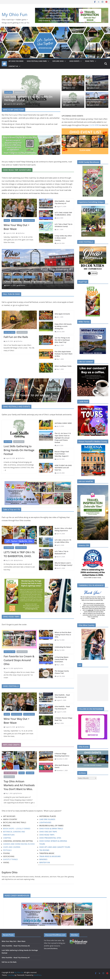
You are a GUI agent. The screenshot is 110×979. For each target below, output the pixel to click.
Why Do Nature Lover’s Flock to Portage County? (63, 564)
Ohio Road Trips (30, 95)
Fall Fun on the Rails (16, 337)
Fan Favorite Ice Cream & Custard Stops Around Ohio (19, 660)
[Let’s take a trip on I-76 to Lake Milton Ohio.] (46, 542)
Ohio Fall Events (30, 277)
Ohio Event (8, 441)
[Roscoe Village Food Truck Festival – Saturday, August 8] (46, 455)
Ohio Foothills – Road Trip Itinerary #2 (96, 84)
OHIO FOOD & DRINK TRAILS (51, 828)
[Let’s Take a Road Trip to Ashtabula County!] (46, 227)
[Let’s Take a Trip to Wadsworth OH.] (46, 554)
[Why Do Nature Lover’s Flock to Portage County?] (46, 565)
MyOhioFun (21, 104)
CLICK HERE (94, 125)
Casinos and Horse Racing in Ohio (19, 844)
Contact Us (13, 66)
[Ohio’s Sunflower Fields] (46, 367)
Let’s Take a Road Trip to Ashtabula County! (63, 225)
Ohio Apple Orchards (30, 281)
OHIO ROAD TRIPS (46, 835)
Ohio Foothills (17, 95)
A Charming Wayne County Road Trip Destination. (61, 659)
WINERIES (43, 859)
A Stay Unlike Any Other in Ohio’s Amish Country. (63, 238)
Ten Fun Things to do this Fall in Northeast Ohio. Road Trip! (62, 340)
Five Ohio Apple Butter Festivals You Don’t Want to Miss (63, 353)
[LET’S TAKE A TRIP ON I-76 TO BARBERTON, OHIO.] (19, 535)
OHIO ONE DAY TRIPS (48, 832)
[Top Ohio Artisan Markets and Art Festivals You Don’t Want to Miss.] (19, 760)
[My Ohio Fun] (55, 28)
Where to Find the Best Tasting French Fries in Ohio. (63, 634)
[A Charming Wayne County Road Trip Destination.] (46, 661)
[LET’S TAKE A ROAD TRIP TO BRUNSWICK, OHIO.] (46, 215)
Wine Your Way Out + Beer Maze (72, 84)
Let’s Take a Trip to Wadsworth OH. (61, 552)
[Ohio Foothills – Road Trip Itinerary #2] (46, 697)
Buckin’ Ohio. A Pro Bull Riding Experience (63, 529)
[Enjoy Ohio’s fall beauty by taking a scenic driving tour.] (46, 328)
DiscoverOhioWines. (51, 948)
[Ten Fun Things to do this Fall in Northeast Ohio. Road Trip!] (46, 341)
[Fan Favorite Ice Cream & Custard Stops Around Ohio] (19, 639)
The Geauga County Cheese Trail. (62, 672)
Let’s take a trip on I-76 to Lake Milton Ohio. (63, 541)
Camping (7, 838)
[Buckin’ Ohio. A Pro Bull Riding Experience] (46, 531)
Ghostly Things (10, 859)
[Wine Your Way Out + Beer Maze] (19, 208)
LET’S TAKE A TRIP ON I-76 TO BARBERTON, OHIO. (19, 554)
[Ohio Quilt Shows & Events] (46, 768)
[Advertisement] (92, 687)
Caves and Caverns (11, 847)
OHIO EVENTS (74, 61)
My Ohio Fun (14, 14)
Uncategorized (22, 332)
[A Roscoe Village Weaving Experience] (46, 756)
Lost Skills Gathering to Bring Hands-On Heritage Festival (72, 99)
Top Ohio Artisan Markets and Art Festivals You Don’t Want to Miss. (19, 785)
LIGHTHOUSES (45, 822)
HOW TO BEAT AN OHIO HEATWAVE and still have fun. (63, 467)
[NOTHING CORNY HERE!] (46, 425)
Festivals (7, 850)
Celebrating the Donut (63, 647)
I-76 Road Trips (9, 547)
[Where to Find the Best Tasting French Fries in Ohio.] (46, 636)
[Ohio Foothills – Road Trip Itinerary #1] (31, 77)
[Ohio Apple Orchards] (51, 250)
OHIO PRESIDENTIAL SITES (50, 838)
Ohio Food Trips (10, 651)
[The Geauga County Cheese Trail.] (46, 673)
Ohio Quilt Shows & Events (62, 766)
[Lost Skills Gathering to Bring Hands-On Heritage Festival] (19, 429)
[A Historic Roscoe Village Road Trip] (46, 721)
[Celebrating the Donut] (46, 648)
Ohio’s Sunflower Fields (63, 366)
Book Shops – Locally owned (16, 828)
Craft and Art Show (10, 773)
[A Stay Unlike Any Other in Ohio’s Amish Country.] (46, 239)
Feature (7, 95)
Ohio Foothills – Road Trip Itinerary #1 (27, 100)
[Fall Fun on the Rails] (19, 320)
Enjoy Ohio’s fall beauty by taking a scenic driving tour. (63, 326)
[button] (48, 61)
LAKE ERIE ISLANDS (47, 819)
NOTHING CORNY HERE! (63, 423)
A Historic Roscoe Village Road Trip (63, 719)
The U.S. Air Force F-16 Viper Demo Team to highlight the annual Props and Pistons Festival (63, 437)
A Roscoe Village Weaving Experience (62, 755)
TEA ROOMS (44, 850)
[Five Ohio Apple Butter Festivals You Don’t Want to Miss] (46, 355)
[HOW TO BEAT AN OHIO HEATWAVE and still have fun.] (46, 469)
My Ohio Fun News (16, 61)
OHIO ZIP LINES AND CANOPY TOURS (54, 847)
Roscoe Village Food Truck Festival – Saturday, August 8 (62, 454)
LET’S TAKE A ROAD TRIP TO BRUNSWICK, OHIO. (63, 214)
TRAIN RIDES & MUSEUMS (50, 856)
